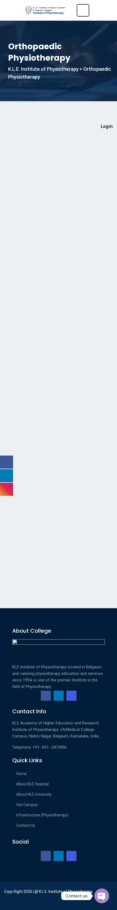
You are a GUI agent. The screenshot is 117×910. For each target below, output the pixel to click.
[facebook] (46, 696)
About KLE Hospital (32, 784)
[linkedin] (59, 696)
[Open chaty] (101, 896)
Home (21, 773)
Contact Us (25, 825)
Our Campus (27, 805)
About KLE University (34, 794)
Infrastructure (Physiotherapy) (42, 815)
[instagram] (71, 696)
